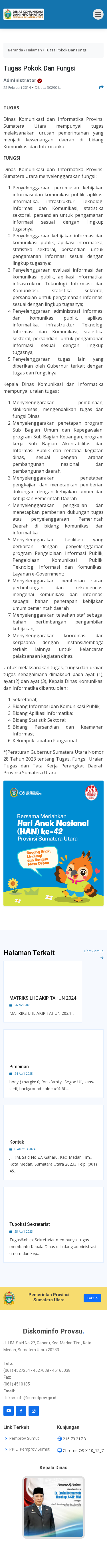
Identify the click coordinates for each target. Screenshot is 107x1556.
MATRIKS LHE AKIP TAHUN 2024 (42, 998)
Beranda (15, 50)
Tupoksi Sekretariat (29, 1224)
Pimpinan (19, 1066)
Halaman (34, 50)
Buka (91, 1298)
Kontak (16, 1142)
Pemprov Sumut (24, 1438)
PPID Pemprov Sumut (29, 1449)
